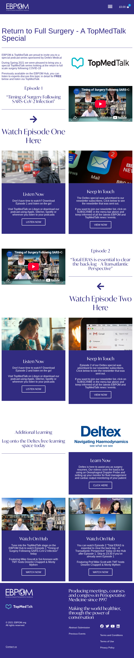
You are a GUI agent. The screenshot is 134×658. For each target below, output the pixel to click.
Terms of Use (107, 641)
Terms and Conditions (111, 635)
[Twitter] (107, 626)
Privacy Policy (107, 647)
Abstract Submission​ (79, 627)
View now (100, 394)
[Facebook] (102, 626)
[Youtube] (113, 626)
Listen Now (33, 222)
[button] (110, 6)
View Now (100, 224)
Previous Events (77, 633)
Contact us (11, 646)
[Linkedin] (118, 626)
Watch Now (33, 572)
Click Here (100, 485)
